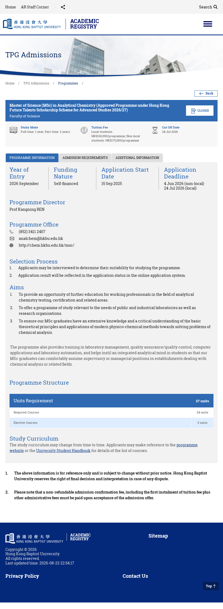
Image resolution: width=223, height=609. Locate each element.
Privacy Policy (22, 576)
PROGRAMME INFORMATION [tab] (32, 157)
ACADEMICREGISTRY (84, 23)
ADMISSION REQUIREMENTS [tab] (85, 157)
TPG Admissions (36, 83)
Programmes (68, 83)
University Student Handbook (63, 450)
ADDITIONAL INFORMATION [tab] (137, 157)
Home (10, 7)
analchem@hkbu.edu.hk (41, 238)
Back (209, 93)
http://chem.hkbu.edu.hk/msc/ (47, 245)
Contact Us (135, 576)
